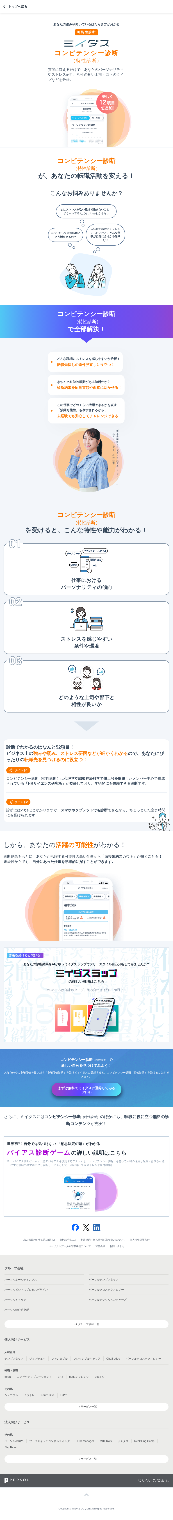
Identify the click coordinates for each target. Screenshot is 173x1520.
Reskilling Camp (144, 1441)
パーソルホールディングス (21, 1279)
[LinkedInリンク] (97, 1225)
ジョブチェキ (37, 1358)
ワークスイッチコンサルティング (49, 1441)
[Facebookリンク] (75, 1225)
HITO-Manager (85, 1441)
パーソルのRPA (14, 1441)
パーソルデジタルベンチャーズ (108, 1299)
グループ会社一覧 (89, 1324)
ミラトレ (29, 1395)
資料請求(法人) (67, 1239)
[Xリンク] (86, 1225)
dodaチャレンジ (79, 1376)
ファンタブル (59, 1358)
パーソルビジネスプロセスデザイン (26, 1289)
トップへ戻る (17, 6)
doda (8, 1376)
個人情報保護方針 (140, 1239)
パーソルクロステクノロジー (106, 1289)
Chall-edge (113, 1358)
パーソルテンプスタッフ (103, 1279)
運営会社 (100, 1246)
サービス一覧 (89, 1406)
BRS (60, 1376)
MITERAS (106, 1441)
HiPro (63, 1395)
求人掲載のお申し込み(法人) (39, 1239)
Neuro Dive (48, 1395)
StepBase (10, 1447)
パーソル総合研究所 (17, 1309)
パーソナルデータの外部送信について (70, 1246)
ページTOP (86, 1495)
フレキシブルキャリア (86, 1358)
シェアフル (11, 1395)
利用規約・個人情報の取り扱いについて (103, 1239)
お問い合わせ (117, 1246)
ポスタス (123, 1441)
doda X (99, 1376)
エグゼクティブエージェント (34, 1376)
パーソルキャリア (15, 1299)
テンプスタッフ (14, 1358)
